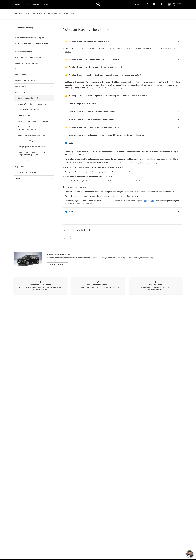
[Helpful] (64, 237)
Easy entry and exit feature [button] (25, 80)
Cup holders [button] (19, 167)
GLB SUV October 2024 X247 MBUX (38, 14)
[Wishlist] (154, 4)
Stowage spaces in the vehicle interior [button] (32, 147)
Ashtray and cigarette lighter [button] (25, 172)
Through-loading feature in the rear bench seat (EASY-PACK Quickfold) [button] (33, 153)
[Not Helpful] (72, 237)
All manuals (18, 14)
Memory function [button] (21, 86)
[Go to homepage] (98, 4)
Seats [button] (17, 69)
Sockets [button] (18, 178)
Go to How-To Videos (57, 265)
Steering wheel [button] (20, 75)
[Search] (146, 4)
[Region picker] (161, 4)
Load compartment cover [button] (27, 161)
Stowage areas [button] (20, 92)
